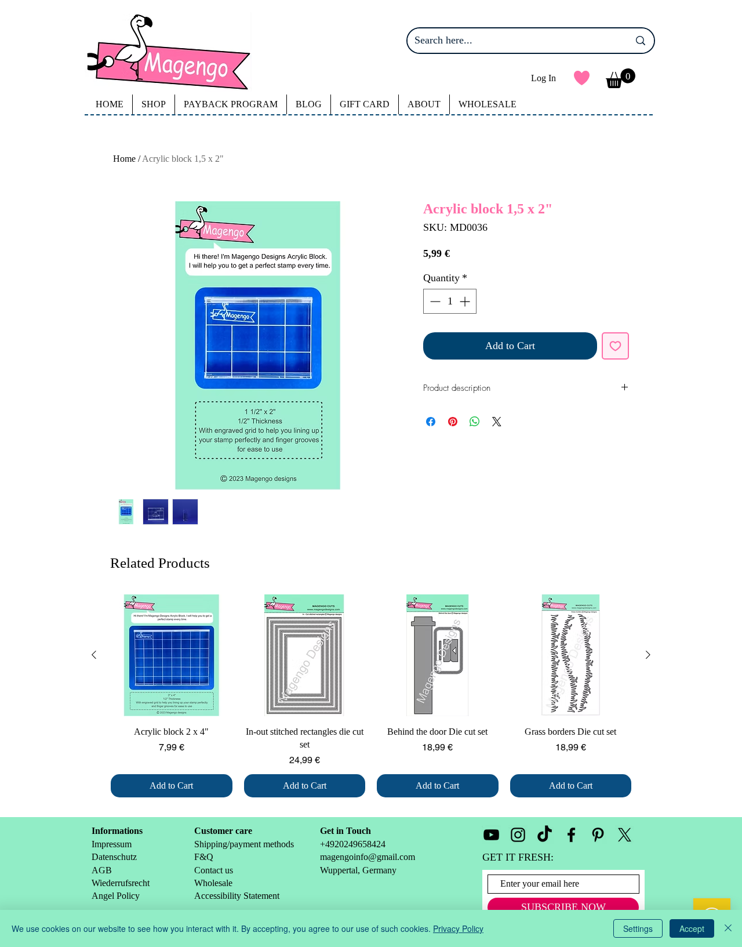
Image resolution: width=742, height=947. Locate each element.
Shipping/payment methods (244, 844)
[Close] (728, 928)
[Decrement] (434, 301)
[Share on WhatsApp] (475, 422)
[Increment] (466, 301)
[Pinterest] (598, 834)
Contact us (213, 870)
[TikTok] (544, 834)
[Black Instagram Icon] (518, 834)
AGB (102, 870)
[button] (620, 78)
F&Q (203, 857)
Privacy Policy (458, 928)
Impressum (112, 844)
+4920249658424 (352, 844)
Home (124, 159)
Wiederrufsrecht (121, 883)
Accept (691, 928)
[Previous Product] (94, 655)
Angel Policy (117, 896)
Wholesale (214, 883)
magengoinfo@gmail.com (367, 857)
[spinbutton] (450, 301)
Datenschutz (114, 857)
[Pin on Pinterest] (453, 422)
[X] (624, 834)
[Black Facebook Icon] (571, 834)
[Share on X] (497, 422)
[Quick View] (171, 655)
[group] (371, 696)
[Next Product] (648, 655)
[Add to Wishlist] (615, 346)
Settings (638, 928)
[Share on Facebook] (431, 422)
